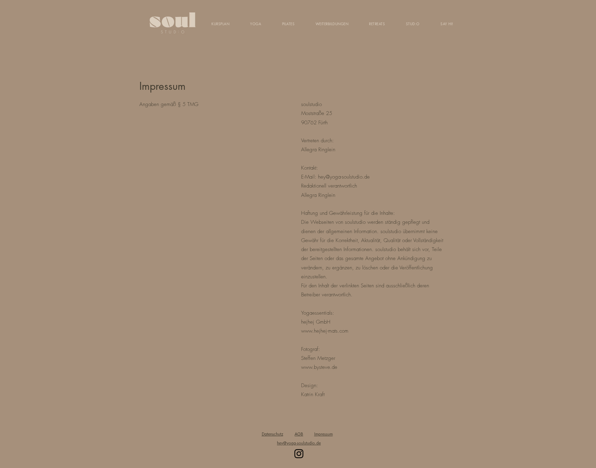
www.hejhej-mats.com (324, 330)
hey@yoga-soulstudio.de (344, 176)
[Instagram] (299, 454)
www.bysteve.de (319, 367)
